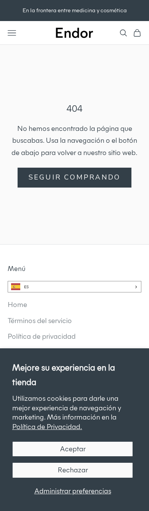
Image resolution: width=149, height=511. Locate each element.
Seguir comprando (75, 177)
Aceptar (73, 448)
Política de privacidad (42, 336)
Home (17, 304)
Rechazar (73, 469)
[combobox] (74, 286)
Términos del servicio (40, 320)
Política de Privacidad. (47, 426)
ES (26, 286)
